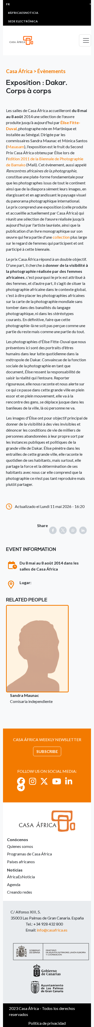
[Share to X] (63, 530)
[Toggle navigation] (85, 40)
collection (61, 237)
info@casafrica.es (52, 930)
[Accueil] (23, 40)
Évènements (51, 71)
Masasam (15, 146)
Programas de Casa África (29, 853)
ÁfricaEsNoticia (21, 876)
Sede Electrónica (23, 21)
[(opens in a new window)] (21, 781)
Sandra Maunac (24, 695)
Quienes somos (20, 846)
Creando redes (19, 892)
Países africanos (21, 861)
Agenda (13, 884)
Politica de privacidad (47, 1023)
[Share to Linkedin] (83, 530)
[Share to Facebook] (53, 530)
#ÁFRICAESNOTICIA (23, 13)
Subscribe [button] (47, 751)
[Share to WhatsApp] (73, 530)
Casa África (19, 71)
